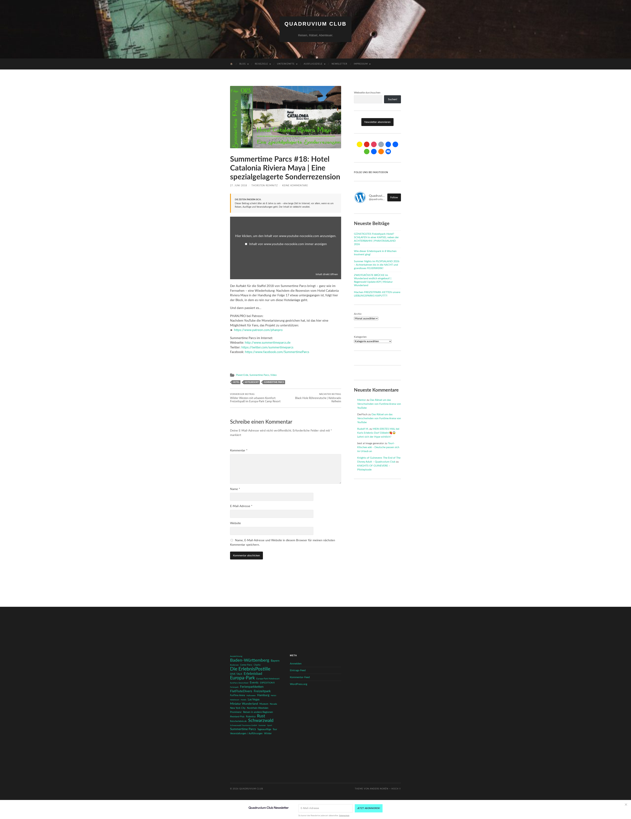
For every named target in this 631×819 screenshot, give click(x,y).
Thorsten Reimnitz (264, 185)
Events (254, 682)
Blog (242, 64)
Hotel (236, 382)
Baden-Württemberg (249, 660)
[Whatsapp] (366, 151)
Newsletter (339, 64)
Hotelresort (252, 382)
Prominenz (236, 712)
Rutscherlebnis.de (238, 721)
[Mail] (359, 144)
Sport (269, 725)
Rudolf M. (363, 429)
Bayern (275, 661)
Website (235, 523)
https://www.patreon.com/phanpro (258, 330)
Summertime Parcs (259, 375)
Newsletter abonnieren (377, 122)
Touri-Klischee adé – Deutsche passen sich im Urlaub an (378, 447)
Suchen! (392, 99)
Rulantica (251, 717)
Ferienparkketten (252, 686)
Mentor (361, 400)
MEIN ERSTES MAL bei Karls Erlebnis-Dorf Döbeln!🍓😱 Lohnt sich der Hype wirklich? (378, 433)
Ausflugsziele (313, 64)
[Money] (388, 151)
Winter (268, 733)
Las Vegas (253, 699)
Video (273, 375)
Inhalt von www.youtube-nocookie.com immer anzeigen (288, 244)
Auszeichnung (236, 656)
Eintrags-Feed (298, 670)
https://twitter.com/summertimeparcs (267, 347)
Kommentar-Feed (300, 677)
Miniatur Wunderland (244, 703)
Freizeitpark (262, 691)
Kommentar (238, 450)
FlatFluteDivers (241, 691)
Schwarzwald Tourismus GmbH (243, 725)
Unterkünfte (286, 64)
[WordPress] (381, 151)
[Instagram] (373, 144)
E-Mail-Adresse (241, 506)
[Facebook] (388, 144)
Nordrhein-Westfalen (257, 708)
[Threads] (381, 144)
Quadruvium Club (315, 24)
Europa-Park (242, 678)
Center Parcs (246, 665)
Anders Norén (379, 789)
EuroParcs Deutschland (239, 683)
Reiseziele (261, 64)
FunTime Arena (237, 695)
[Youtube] (366, 144)
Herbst (273, 695)
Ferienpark (234, 687)
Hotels (243, 700)
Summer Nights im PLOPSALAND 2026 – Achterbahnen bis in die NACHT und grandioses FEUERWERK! (376, 265)
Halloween (251, 695)
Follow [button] (394, 197)
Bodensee (234, 665)
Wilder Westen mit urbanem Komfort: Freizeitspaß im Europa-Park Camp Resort (255, 398)
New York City (237, 708)
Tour (275, 729)
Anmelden (296, 663)
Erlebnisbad (253, 673)
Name (235, 489)
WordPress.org (298, 684)
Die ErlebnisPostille (250, 669)
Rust (261, 716)
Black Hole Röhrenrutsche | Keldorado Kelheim (318, 398)
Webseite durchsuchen (367, 92)
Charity (257, 665)
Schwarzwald (260, 721)
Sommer (262, 725)
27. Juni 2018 (238, 185)
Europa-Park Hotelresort (268, 679)
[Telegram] (395, 144)
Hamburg (263, 695)
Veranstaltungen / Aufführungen (246, 733)
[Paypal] (373, 151)
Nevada (273, 704)
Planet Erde (242, 375)
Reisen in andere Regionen (258, 712)
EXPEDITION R (267, 683)
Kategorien (360, 337)
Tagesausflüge (264, 729)
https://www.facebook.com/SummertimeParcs (277, 352)
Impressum (361, 64)
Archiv (358, 314)
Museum (263, 704)
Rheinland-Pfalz (237, 717)
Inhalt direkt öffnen (327, 274)
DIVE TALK (236, 674)
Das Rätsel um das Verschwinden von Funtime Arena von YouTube (379, 404)
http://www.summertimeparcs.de (268, 342)
